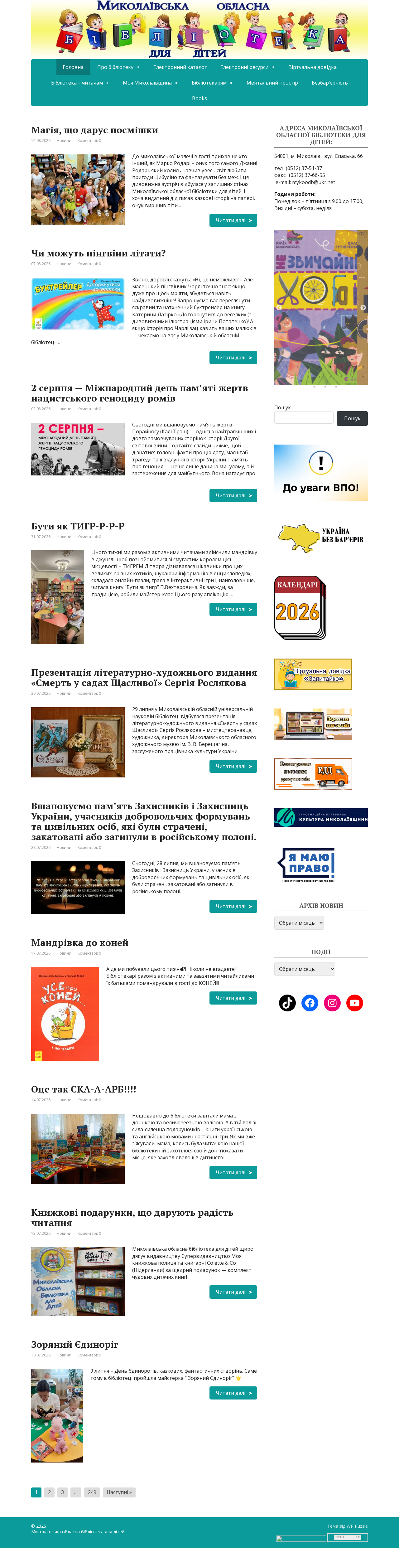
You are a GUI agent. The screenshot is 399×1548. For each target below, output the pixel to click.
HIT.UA (339, 1537)
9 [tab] (288, 378)
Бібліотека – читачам (77, 82)
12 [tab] (321, 378)
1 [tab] (288, 368)
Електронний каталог (180, 67)
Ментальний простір (272, 82)
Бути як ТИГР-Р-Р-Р (77, 526)
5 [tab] (332, 368)
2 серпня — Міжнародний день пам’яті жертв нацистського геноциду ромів (139, 393)
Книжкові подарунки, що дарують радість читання (132, 1217)
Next (363, 308)
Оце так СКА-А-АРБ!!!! (83, 1089)
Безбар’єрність (330, 82)
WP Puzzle (357, 1526)
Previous (279, 308)
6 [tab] (343, 368)
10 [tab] (299, 378)
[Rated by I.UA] (301, 1538)
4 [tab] (321, 368)
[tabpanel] (321, 307)
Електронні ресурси (244, 67)
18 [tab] (327, 388)
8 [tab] (365, 368)
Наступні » (119, 1492)
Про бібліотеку (115, 67)
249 (92, 1492)
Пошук (282, 407)
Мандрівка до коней (79, 942)
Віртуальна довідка (312, 67)
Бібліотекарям (209, 82)
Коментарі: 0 (89, 140)
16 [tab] (365, 378)
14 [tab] (343, 378)
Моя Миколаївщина (147, 82)
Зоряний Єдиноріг (74, 1344)
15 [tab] (354, 378)
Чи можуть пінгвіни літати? (98, 253)
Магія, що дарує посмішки (94, 130)
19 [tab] (337, 388)
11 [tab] (310, 378)
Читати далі (230, 220)
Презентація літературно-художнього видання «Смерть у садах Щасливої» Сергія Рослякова (144, 677)
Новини (64, 140)
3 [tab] (310, 368)
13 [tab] (332, 378)
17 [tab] (316, 388)
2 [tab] (299, 368)
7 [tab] (354, 368)
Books (199, 98)
